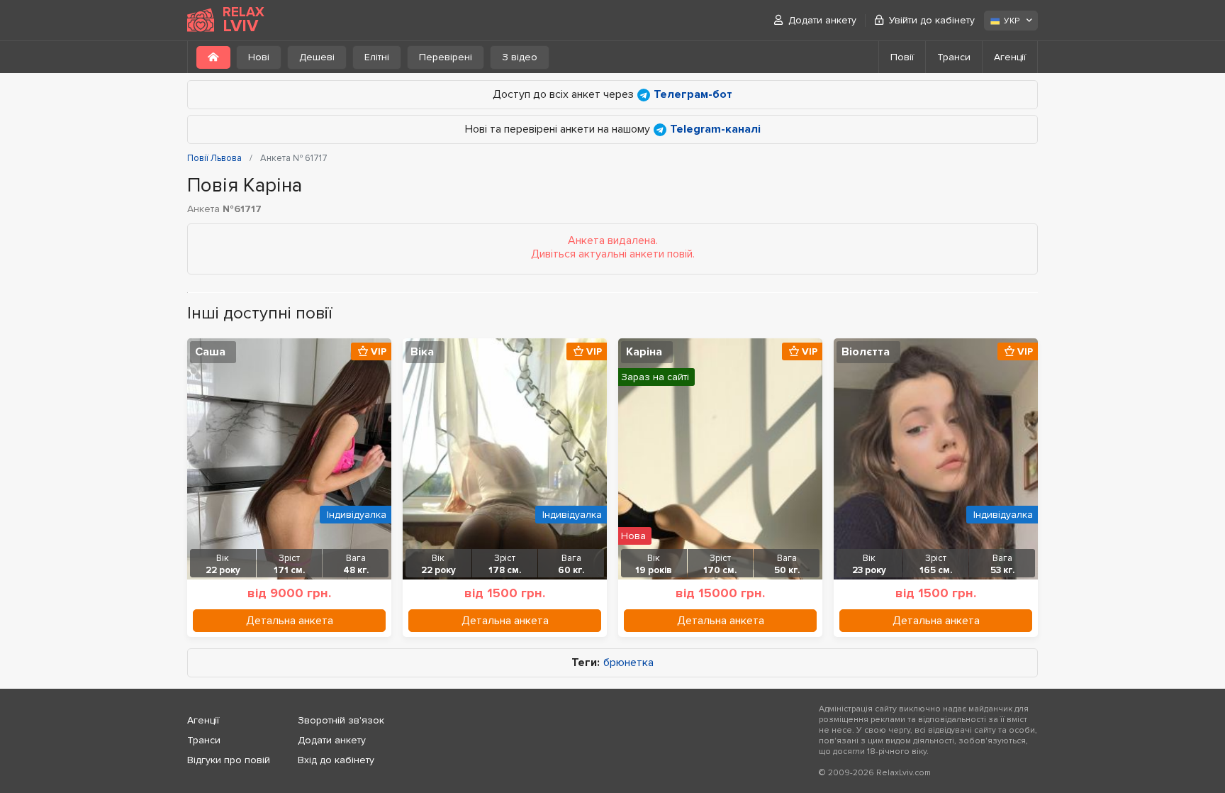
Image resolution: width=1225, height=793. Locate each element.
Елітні (376, 57)
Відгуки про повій (228, 760)
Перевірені (445, 57)
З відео (519, 57)
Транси (954, 57)
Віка (422, 352)
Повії (902, 57)
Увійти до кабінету (932, 20)
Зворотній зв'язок (341, 720)
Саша (210, 352)
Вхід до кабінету (336, 760)
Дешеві (317, 57)
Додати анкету (822, 20)
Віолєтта (865, 352)
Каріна (644, 352)
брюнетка (628, 663)
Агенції (1010, 57)
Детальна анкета (289, 621)
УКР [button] (1011, 21)
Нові (258, 57)
